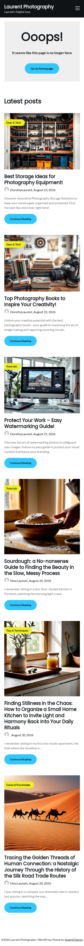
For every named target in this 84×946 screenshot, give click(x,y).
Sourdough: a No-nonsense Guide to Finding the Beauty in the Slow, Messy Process (39, 567)
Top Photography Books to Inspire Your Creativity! (34, 301)
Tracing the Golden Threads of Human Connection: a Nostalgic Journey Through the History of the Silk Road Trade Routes (41, 866)
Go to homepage (42, 68)
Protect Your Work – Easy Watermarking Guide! (33, 423)
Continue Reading (20, 218)
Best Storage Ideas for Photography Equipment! (33, 179)
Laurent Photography (29, 7)
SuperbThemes (74, 939)
